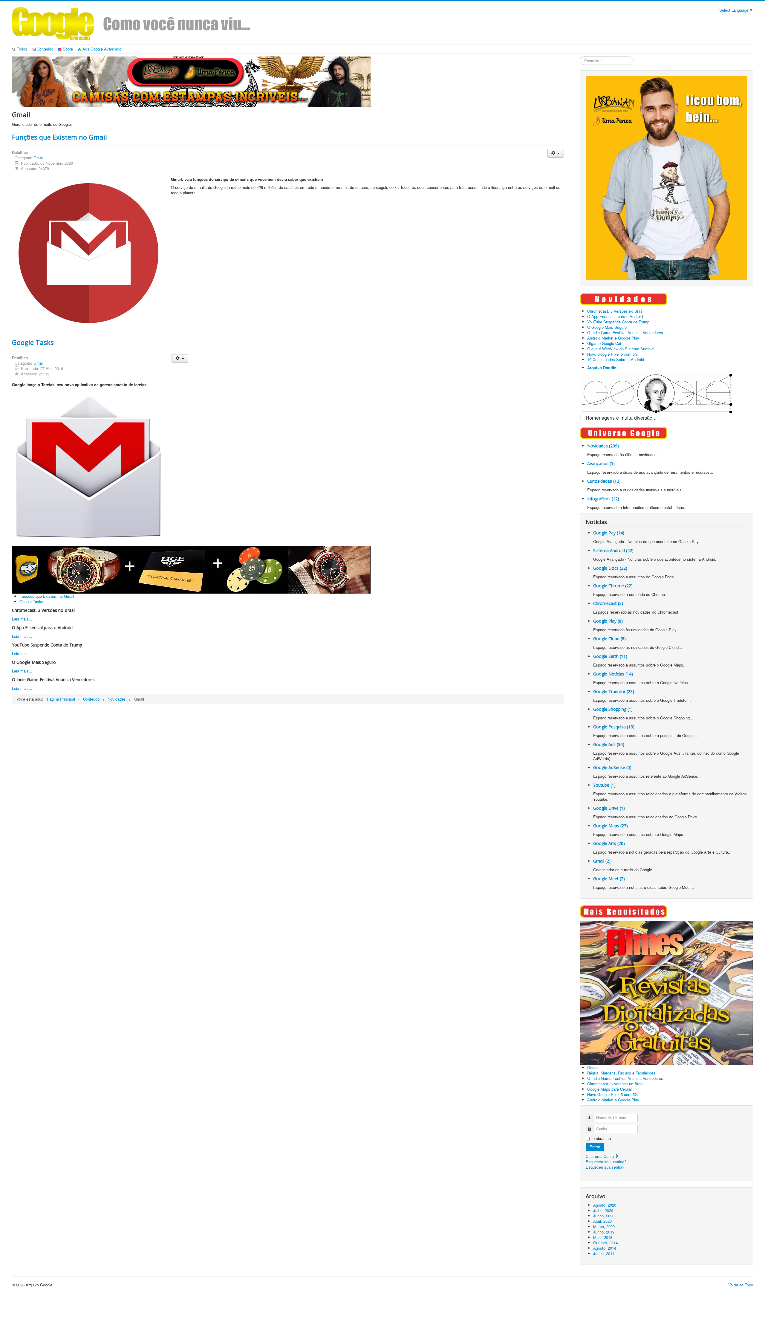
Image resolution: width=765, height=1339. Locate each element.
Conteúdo (45, 49)
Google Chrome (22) (613, 586)
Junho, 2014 (603, 1253)
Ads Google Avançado (101, 49)
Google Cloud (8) (609, 638)
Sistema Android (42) (613, 550)
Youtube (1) (604, 785)
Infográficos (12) (603, 499)
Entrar (595, 1147)
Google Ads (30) (608, 744)
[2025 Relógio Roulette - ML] (191, 569)
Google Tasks (33, 342)
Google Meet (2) (609, 878)
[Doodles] (656, 393)
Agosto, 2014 (604, 1248)
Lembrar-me (600, 1138)
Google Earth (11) (610, 656)
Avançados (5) (601, 463)
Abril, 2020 (602, 1221)
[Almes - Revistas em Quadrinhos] (666, 992)
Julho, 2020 (603, 1210)
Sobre (68, 49)
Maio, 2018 (602, 1237)
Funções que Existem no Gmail (59, 136)
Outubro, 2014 (605, 1242)
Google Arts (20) (609, 843)
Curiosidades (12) (604, 481)
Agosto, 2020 (604, 1205)
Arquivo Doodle (601, 367)
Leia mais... (22, 619)
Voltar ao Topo (740, 1285)
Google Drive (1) (609, 808)
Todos (22, 49)
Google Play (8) (608, 621)
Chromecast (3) (608, 603)
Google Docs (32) (610, 568)
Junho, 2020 (603, 1216)
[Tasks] (88, 466)
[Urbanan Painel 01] (191, 81)
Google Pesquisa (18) (613, 727)
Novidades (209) (603, 446)
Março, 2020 (604, 1226)
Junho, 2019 (603, 1232)
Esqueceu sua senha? (605, 1167)
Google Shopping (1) (613, 709)
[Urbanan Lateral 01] (666, 178)
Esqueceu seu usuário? (606, 1161)
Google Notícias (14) (613, 674)
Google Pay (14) (608, 533)
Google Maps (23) (610, 826)
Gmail (38, 158)
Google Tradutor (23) (613, 691)
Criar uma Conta (600, 1156)
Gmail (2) (602, 861)
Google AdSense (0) (612, 767)
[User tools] (555, 153)
